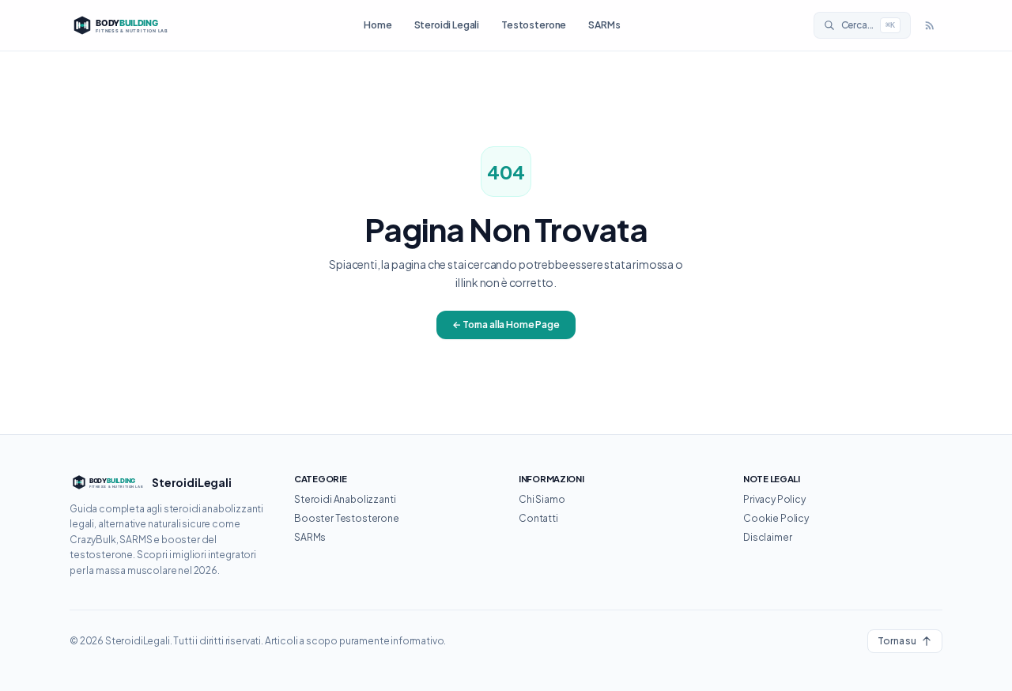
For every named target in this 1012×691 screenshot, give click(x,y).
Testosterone (533, 25)
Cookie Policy (776, 518)
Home (377, 25)
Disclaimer (767, 537)
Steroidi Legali (447, 25)
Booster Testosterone (346, 518)
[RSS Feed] (929, 25)
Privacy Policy (774, 499)
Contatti (538, 518)
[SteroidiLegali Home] (120, 25)
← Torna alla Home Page (505, 324)
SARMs (604, 25)
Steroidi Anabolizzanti (344, 499)
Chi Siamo (542, 499)
